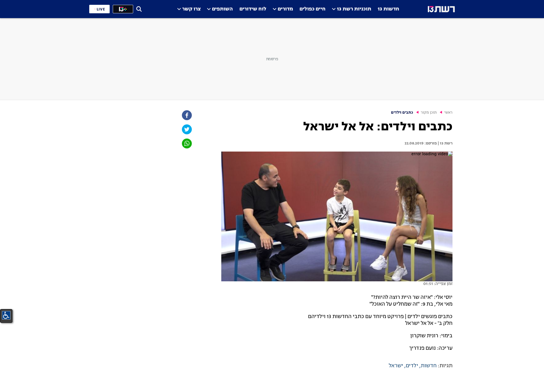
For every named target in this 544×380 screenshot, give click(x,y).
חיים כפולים (312, 9)
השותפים (222, 9)
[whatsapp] (186, 143)
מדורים (285, 9)
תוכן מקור (429, 112)
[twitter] (186, 129)
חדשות (429, 365)
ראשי (448, 112)
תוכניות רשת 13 (354, 9)
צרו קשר (191, 9)
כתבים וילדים (402, 112)
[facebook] (186, 115)
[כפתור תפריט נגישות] (6, 315)
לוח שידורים (252, 9)
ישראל (396, 365)
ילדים (412, 365)
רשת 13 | (444, 143)
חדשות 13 (388, 9)
